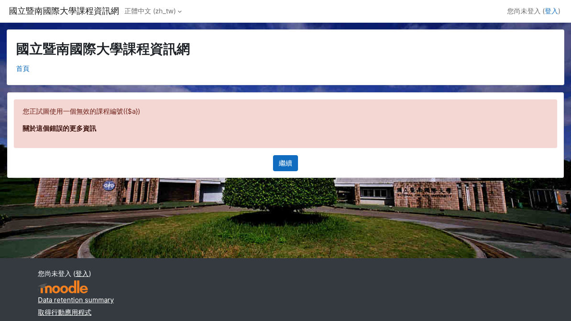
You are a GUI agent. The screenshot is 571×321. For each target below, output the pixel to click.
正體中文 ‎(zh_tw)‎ (150, 11)
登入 (551, 11)
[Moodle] (63, 287)
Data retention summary (76, 300)
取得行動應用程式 (64, 312)
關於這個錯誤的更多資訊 (59, 128)
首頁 (22, 68)
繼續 (285, 163)
